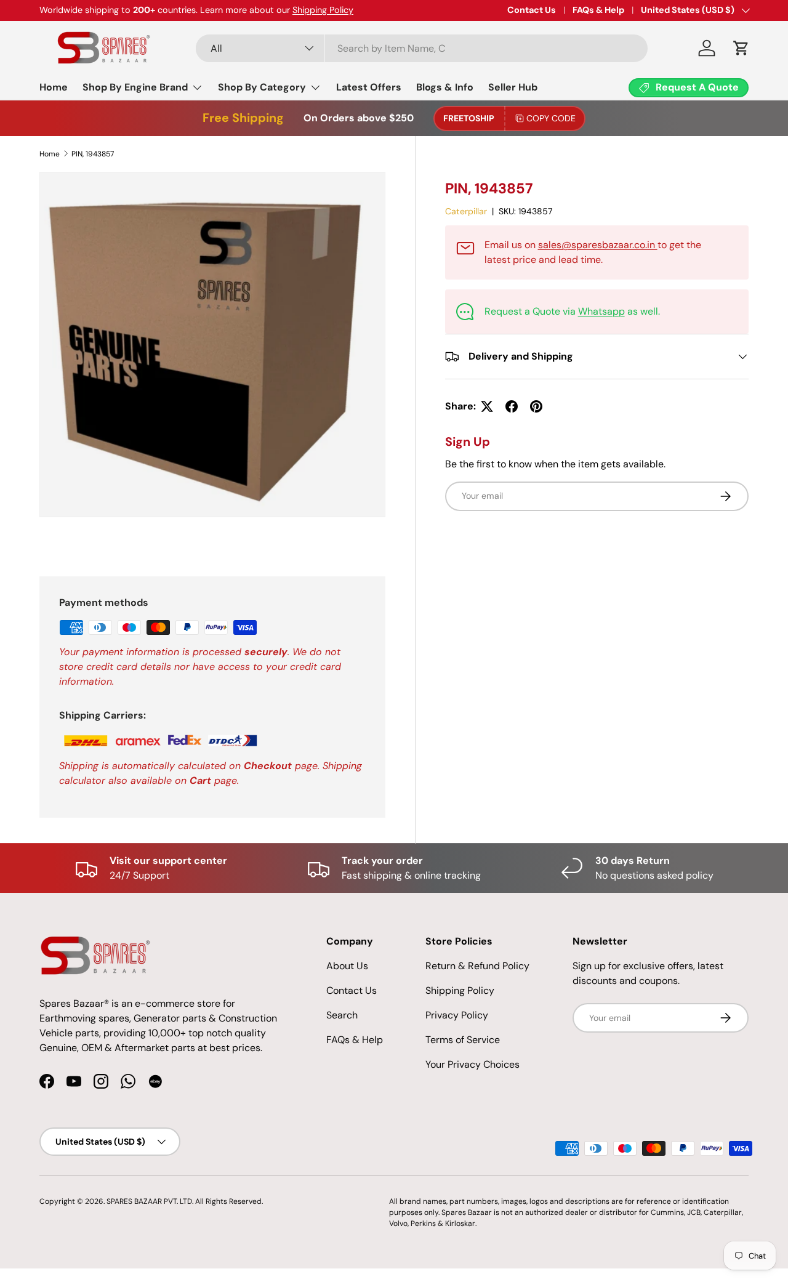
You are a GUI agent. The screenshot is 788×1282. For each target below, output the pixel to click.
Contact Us (531, 9)
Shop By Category (262, 87)
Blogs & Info (444, 87)
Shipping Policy (322, 9)
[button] (741, 48)
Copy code (551, 118)
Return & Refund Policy (477, 965)
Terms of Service (462, 1039)
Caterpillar (466, 211)
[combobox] (422, 48)
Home (53, 87)
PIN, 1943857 (92, 154)
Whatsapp (601, 311)
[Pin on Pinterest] (536, 406)
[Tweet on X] (487, 406)
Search (342, 1015)
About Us (347, 965)
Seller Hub (512, 87)
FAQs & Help (598, 9)
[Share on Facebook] (511, 406)
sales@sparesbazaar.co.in (597, 244)
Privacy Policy (456, 1015)
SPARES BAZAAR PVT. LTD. (151, 1201)
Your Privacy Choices (472, 1064)
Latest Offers (368, 87)
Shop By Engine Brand (135, 87)
